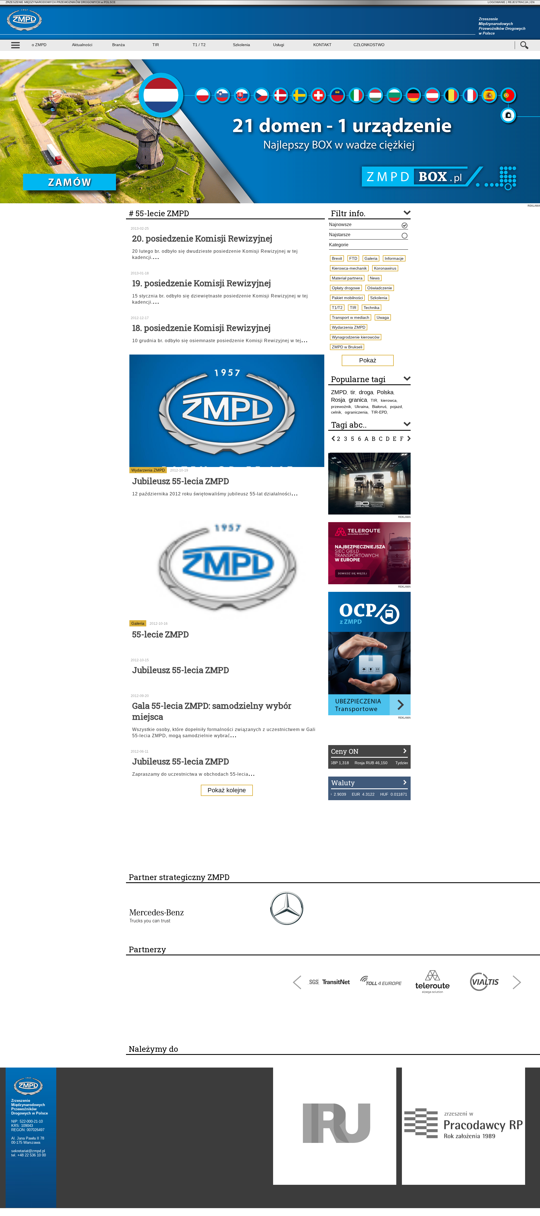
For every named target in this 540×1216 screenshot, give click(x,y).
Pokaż (367, 360)
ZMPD (339, 392)
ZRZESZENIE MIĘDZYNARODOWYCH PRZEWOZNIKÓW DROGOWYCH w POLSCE (61, 2)
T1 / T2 (199, 44)
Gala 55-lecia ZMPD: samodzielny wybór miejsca (211, 711)
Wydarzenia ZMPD (148, 470)
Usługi (278, 44)
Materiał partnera (347, 278)
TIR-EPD (379, 412)
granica (358, 400)
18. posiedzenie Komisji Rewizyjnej (201, 327)
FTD (353, 258)
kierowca (389, 400)
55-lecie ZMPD (160, 634)
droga (366, 392)
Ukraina (361, 406)
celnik (336, 412)
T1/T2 (337, 307)
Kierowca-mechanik (349, 268)
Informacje (394, 258)
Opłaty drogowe (346, 288)
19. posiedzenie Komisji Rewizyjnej (201, 283)
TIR (155, 44)
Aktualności (82, 44)
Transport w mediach (350, 317)
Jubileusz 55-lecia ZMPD (180, 480)
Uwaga (383, 317)
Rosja (338, 400)
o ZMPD (39, 44)
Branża (118, 44)
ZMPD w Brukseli (347, 347)
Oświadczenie (379, 288)
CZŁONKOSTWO (369, 44)
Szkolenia (241, 44)
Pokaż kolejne (227, 790)
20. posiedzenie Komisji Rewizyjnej (202, 238)
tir (352, 392)
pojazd (396, 406)
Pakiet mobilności (347, 297)
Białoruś (379, 406)
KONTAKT (322, 44)
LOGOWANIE (496, 2)
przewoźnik (341, 406)
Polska (385, 392)
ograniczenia (356, 412)
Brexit (337, 258)
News (375, 278)
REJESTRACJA (518, 2)
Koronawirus (385, 268)
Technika (371, 307)
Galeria (137, 623)
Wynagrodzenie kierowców (355, 337)
